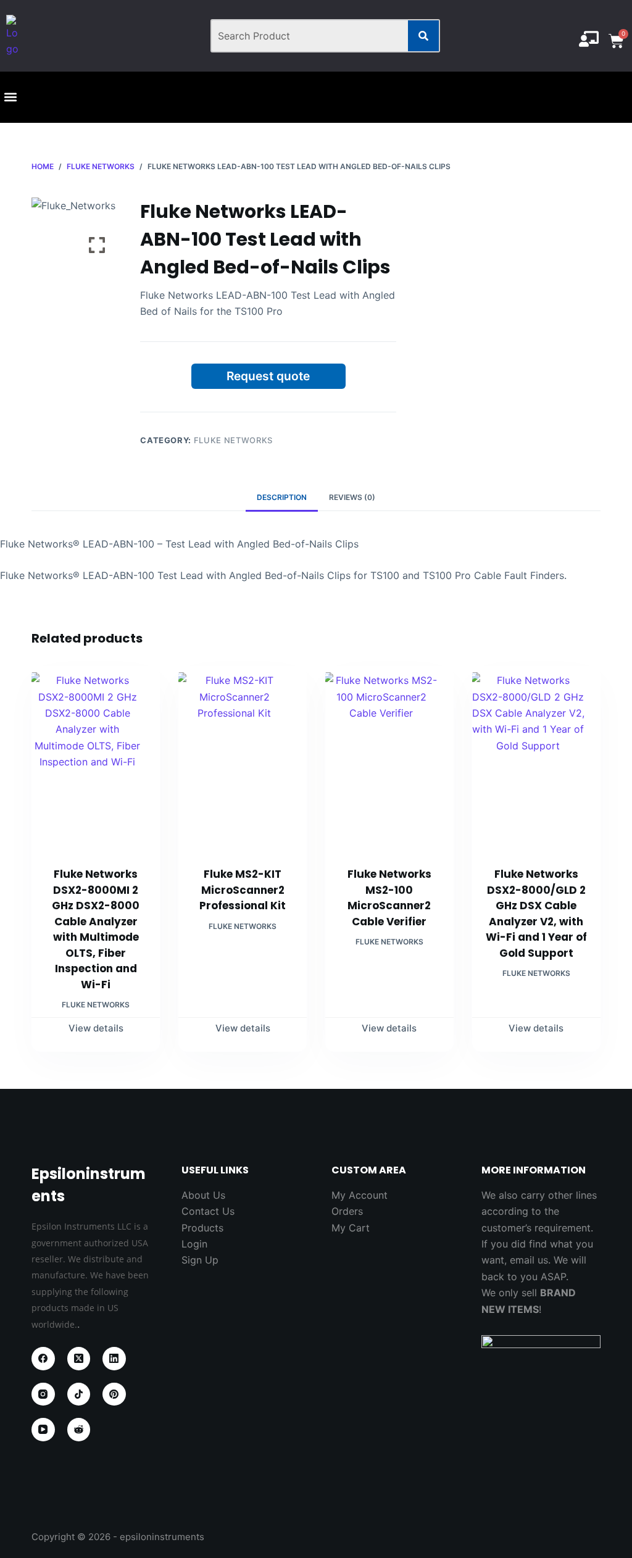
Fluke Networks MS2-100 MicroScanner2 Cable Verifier (389, 898)
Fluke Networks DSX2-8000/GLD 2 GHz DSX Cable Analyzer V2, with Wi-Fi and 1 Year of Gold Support (536, 913)
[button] (10, 96)
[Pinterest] (114, 1394)
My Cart (350, 1228)
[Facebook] (43, 1358)
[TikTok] (79, 1394)
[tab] (282, 497)
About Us (203, 1195)
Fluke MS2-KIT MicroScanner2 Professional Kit (242, 890)
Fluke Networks (233, 440)
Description (282, 497)
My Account (359, 1195)
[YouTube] (43, 1429)
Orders (347, 1211)
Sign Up (199, 1260)
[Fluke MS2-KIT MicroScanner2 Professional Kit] (242, 758)
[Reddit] (79, 1429)
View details (96, 1028)
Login (194, 1244)
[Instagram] (43, 1394)
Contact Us (208, 1211)
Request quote (268, 376)
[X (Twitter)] (79, 1358)
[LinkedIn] (114, 1358)
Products (202, 1228)
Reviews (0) (352, 497)
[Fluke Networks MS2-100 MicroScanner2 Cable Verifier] (389, 758)
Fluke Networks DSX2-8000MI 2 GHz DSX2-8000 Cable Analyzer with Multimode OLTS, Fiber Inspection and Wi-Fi (95, 929)
